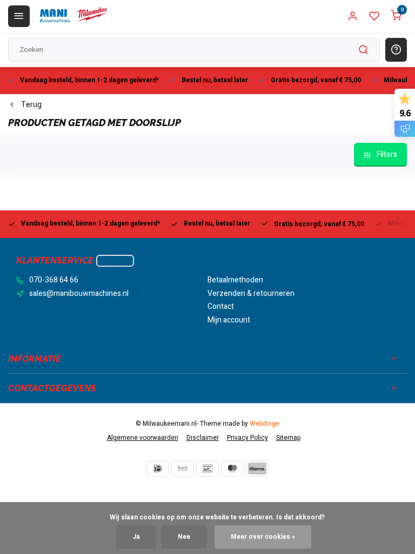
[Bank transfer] (182, 468)
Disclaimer (202, 438)
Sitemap (288, 438)
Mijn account (229, 320)
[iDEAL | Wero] (157, 468)
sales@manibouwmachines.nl (79, 293)
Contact (221, 306)
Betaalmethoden (235, 280)
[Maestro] (232, 468)
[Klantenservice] (115, 261)
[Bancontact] (207, 468)
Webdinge (264, 423)
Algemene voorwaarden (142, 438)
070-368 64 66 (53, 280)
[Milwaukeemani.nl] (73, 16)
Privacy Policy (247, 438)
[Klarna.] (257, 468)
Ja (136, 537)
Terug (31, 105)
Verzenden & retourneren (251, 293)
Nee (184, 537)
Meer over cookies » (263, 537)
